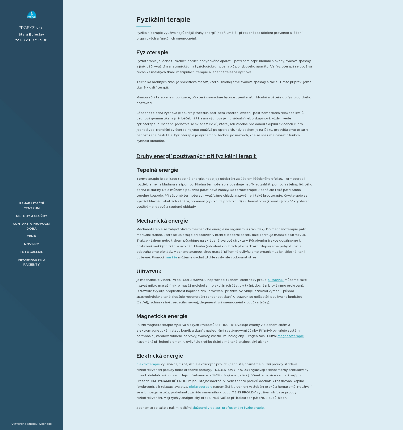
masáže (171, 257)
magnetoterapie (290, 336)
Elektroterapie (148, 364)
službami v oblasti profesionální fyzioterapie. (228, 408)
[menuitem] (31, 205)
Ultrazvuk (276, 280)
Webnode (45, 424)
